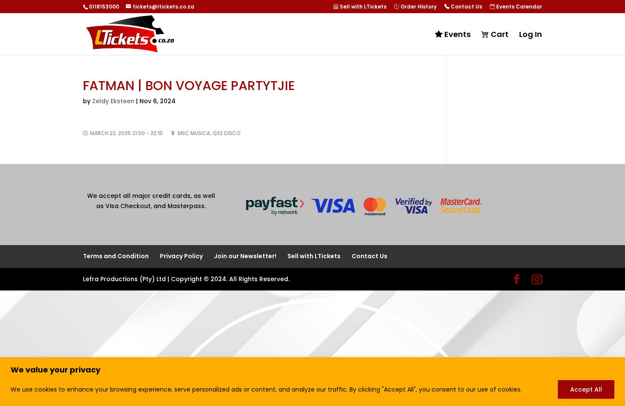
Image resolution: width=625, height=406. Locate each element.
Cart (499, 34)
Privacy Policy (181, 256)
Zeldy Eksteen (113, 101)
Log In (530, 35)
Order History (418, 7)
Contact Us (465, 7)
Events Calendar (518, 7)
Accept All (586, 389)
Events (457, 34)
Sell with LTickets (362, 7)
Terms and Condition (116, 256)
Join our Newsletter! (245, 256)
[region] (312, 381)
